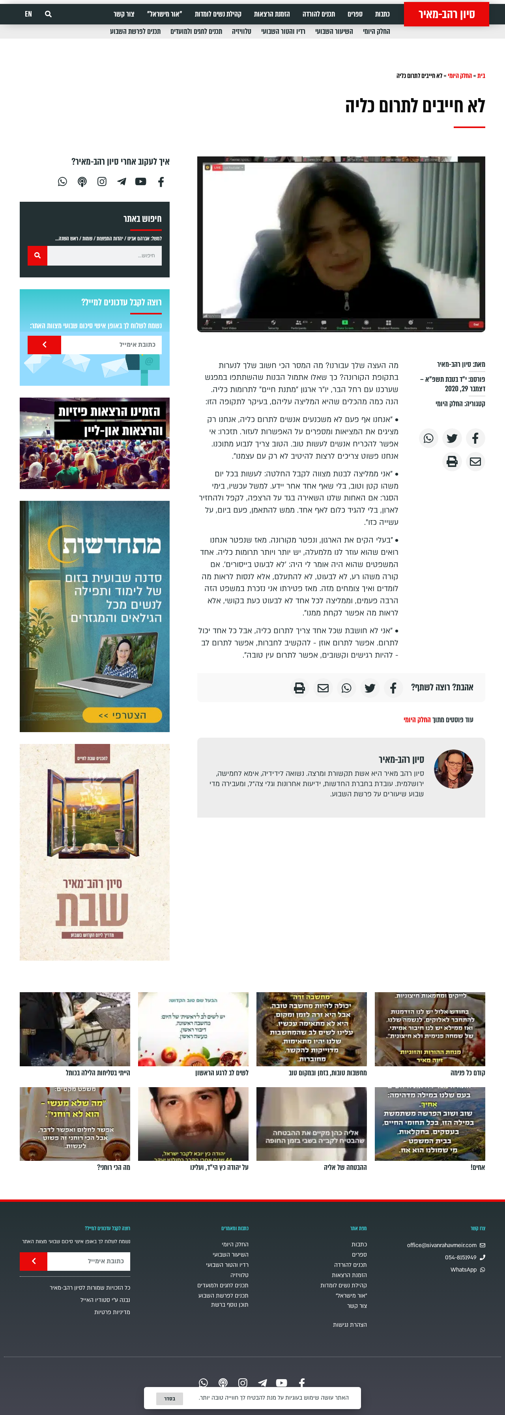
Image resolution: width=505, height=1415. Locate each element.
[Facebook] (161, 181)
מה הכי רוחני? (113, 1167)
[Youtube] (141, 181)
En (28, 14)
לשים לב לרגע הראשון (222, 1073)
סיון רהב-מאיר (447, 14)
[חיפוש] (37, 256)
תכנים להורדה (319, 14)
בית (481, 75)
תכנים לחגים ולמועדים (196, 31)
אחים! (478, 1167)
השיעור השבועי (334, 31)
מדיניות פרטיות (112, 1312)
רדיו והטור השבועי (283, 31)
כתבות (382, 14)
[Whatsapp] (62, 181)
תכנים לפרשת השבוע (135, 31)
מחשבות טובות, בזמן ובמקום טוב (328, 1073)
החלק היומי (376, 31)
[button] (48, 14)
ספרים (355, 14)
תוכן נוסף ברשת (230, 1305)
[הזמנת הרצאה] (95, 443)
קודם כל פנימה (468, 1073)
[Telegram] (121, 181)
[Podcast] (82, 181)
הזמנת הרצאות (272, 14)
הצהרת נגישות (350, 1325)
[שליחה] (44, 345)
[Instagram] (102, 181)
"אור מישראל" (164, 14)
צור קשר (124, 14)
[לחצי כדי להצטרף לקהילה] (95, 616)
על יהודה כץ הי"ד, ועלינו (219, 1167)
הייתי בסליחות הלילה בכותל (98, 1073)
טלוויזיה (241, 31)
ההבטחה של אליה (345, 1167)
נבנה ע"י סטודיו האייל (105, 1300)
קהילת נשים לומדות (218, 14)
